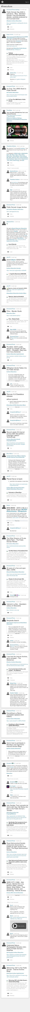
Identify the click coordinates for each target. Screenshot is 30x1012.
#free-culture (21, 154)
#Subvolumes (12, 511)
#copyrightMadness (11, 814)
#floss (13, 154)
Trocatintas (9, 110)
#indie (20, 48)
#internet (14, 157)
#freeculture (18, 21)
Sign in (27, 2)
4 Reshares (11, 995)
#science (9, 852)
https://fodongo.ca (16, 49)
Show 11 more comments (13, 168)
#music (18, 439)
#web (23, 160)
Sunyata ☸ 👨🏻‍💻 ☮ (10, 763)
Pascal (8, 505)
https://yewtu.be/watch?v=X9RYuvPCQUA (16, 720)
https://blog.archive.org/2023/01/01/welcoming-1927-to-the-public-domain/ (17, 976)
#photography (10, 952)
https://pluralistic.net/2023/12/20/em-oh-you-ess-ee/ (16, 356)
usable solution (15, 517)
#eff (10, 154)
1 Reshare (11, 69)
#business (11, 239)
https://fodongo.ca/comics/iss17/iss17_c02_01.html (19, 76)
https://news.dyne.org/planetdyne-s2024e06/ (16, 270)
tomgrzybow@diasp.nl (15, 412)
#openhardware (10, 159)
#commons (9, 121)
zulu (11, 383)
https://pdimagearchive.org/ (13, 211)
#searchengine (10, 622)
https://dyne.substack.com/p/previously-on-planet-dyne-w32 (19, 484)
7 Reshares (11, 165)
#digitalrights (24, 153)
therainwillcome (14, 171)
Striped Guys (13, 683)
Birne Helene (10, 453)
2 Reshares (11, 29)
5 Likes (10, 27)
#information (21, 487)
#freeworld (9, 572)
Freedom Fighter (14, 693)
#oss (8, 160)
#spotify (16, 231)
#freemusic (18, 228)
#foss (16, 154)
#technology (16, 160)
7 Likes (10, 677)
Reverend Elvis (10, 221)
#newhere (22, 148)
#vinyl (25, 235)
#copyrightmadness (11, 440)
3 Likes (10, 214)
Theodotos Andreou (11, 146)
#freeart (13, 228)
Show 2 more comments (12, 779)
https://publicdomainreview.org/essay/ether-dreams (16, 546)
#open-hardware (24, 157)
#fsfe (10, 157)
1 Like (11, 81)
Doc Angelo (13, 786)
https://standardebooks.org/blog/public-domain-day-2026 (17, 23)
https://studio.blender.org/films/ (13, 315)
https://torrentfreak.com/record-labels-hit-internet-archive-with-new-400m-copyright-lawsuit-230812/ (16, 444)
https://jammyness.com (12, 46)
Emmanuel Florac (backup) (13, 9)
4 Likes (10, 612)
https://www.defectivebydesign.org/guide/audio (19, 789)
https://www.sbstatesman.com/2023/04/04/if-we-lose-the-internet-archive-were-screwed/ (17, 664)
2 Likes (10, 67)
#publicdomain (20, 354)
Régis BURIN (13, 329)
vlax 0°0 (8, 257)
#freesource (9, 118)
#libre (14, 313)
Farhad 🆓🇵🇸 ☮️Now (15, 595)
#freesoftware (10, 293)
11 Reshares (12, 680)
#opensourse (25, 159)
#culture (14, 21)
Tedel (11, 795)
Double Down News (19, 131)
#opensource (10, 119)
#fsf (18, 118)
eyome (12, 640)
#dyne (13, 260)
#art (7, 92)
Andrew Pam (13, 72)
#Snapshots (22, 511)
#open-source (18, 159)
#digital (8, 489)
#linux (18, 157)
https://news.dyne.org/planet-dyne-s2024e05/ (15, 290)
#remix (12, 718)
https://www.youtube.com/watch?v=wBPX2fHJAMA (14, 116)
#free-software (23, 156)
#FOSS (15, 405)
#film (12, 892)
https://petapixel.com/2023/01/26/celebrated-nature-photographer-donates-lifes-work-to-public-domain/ (16, 956)
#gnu (20, 118)
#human (24, 48)
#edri (8, 154)
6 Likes (10, 522)
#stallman (14, 118)
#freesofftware (16, 156)
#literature (9, 21)
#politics (9, 748)
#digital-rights (17, 153)
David (11, 905)
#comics (9, 49)
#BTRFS (24, 509)
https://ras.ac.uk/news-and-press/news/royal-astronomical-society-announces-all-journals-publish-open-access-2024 (17, 855)
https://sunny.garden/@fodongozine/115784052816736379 (17, 37)
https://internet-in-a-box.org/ (13, 610)
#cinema (9, 892)
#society (19, 268)
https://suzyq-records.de (20, 239)
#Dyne (24, 293)
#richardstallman (17, 119)
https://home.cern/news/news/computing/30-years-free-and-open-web (16, 574)
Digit (11, 189)
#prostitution (21, 238)
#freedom (15, 209)
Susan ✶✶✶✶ (10, 34)
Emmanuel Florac (11, 86)
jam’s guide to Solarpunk (19, 79)
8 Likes (10, 993)
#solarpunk (18, 41)
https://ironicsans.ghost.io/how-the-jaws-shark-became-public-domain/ (17, 95)
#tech (11, 160)
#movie (15, 892)
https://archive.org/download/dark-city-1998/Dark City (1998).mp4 (18, 918)
